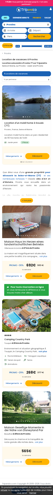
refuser (4, 490)
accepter (15, 490)
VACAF (47, 18)
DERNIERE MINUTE (21, 18)
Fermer (32, 493)
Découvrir (37, 156)
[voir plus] (26, 200)
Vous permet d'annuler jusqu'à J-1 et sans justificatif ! (27, 3)
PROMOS (37, 18)
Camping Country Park (17, 339)
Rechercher (39, 36)
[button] (26, 18)
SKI (5, 17)
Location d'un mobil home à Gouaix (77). (24, 124)
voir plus (43, 351)
